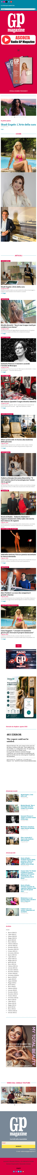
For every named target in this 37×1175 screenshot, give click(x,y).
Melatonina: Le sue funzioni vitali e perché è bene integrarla (28, 899)
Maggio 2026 (11, 938)
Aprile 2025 (11, 962)
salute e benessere (7, 414)
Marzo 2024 (11, 986)
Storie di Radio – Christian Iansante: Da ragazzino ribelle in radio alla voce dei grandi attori (28, 888)
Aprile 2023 (11, 1007)
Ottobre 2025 (11, 951)
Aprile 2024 (11, 984)
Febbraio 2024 (11, 988)
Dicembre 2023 (12, 992)
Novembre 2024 (12, 971)
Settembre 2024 (12, 975)
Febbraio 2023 (11, 1010)
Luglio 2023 (11, 1001)
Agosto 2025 (11, 955)
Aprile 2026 (11, 940)
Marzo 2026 (11, 942)
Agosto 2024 (11, 977)
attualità (14, 529)
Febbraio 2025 (11, 966)
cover (3, 605)
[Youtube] (11, 2)
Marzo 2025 (11, 964)
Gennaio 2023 (11, 1012)
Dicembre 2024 (12, 970)
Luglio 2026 (11, 934)
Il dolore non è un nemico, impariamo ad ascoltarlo (28, 910)
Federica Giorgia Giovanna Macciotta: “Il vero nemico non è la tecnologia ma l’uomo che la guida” (18, 480)
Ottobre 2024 (11, 973)
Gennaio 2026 (11, 945)
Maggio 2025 (11, 960)
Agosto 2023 (11, 999)
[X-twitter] (6, 2)
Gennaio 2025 (11, 968)
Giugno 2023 (11, 1003)
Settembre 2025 (12, 953)
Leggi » (2, 129)
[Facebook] (2, 2)
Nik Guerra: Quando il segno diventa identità (18, 402)
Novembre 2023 (12, 994)
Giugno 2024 (11, 981)
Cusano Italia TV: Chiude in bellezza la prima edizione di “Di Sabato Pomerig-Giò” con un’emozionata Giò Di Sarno (28, 874)
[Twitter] (18, 1171)
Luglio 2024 (11, 979)
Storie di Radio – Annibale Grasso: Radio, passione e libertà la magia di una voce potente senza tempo (28, 861)
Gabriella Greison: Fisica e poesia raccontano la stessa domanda (18, 555)
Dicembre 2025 (12, 947)
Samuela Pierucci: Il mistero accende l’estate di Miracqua (15, 365)
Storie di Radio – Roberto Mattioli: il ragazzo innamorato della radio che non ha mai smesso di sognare (17, 519)
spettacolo (5, 299)
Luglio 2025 (11, 957)
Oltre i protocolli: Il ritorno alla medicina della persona (17, 441)
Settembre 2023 (12, 997)
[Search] (35, 9)
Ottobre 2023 (11, 996)
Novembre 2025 (12, 949)
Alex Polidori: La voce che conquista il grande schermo (16, 594)
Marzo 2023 (11, 1009)
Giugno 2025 (11, 958)
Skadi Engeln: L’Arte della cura (18, 124)
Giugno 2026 (11, 936)
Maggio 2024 (11, 983)
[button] (18, 50)
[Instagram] (4, 2)
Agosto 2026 (11, 932)
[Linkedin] (9, 2)
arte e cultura (6, 261)
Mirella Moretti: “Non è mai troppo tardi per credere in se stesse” (18, 326)
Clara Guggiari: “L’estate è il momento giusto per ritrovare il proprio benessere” (17, 632)
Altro (18, 646)
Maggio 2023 (11, 1005)
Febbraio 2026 (11, 944)
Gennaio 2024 (11, 990)
